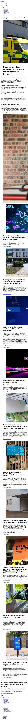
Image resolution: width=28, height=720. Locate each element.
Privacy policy (6, 708)
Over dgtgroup (6, 12)
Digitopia (2, 1)
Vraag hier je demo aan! (5, 112)
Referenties (5, 10)
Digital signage (6, 7)
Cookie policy (6, 709)
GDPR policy (6, 710)
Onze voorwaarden (7, 711)
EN (6, 3)
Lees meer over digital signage (7, 693)
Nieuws (4, 15)
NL (6, 4)
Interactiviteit (5, 9)
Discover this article (7, 246)
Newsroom (5, 11)
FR (6, 5)
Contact (4, 13)
